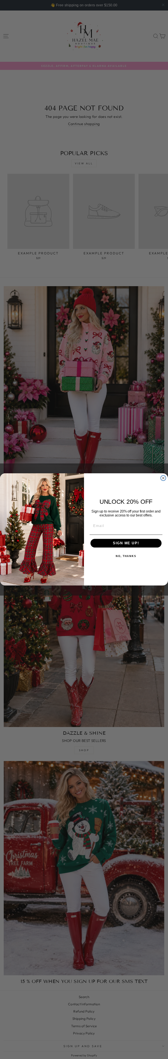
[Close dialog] (163, 478)
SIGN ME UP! (126, 543)
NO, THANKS (126, 556)
